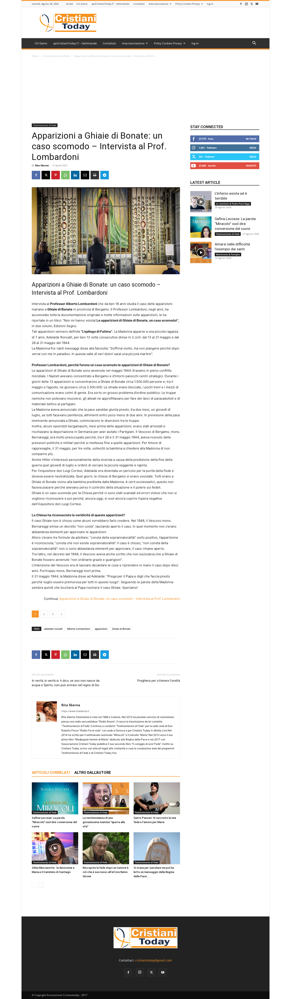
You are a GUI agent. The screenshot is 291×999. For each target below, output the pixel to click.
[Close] (177, 475)
